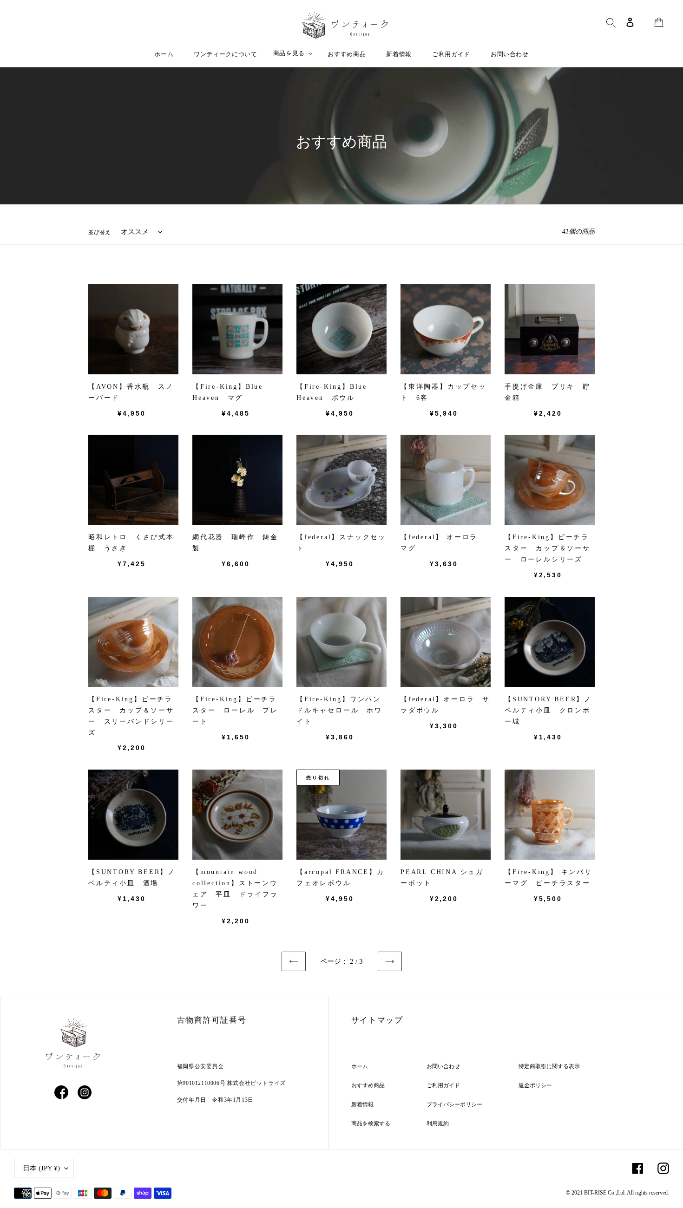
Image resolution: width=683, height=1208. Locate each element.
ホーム (359, 1066)
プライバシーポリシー (454, 1104)
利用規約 (438, 1123)
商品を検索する (370, 1123)
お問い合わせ (443, 1066)
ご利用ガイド (443, 1085)
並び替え (99, 232)
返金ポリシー (535, 1085)
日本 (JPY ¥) (41, 1168)
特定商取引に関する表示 (549, 1066)
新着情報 (362, 1104)
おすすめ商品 (368, 1085)
